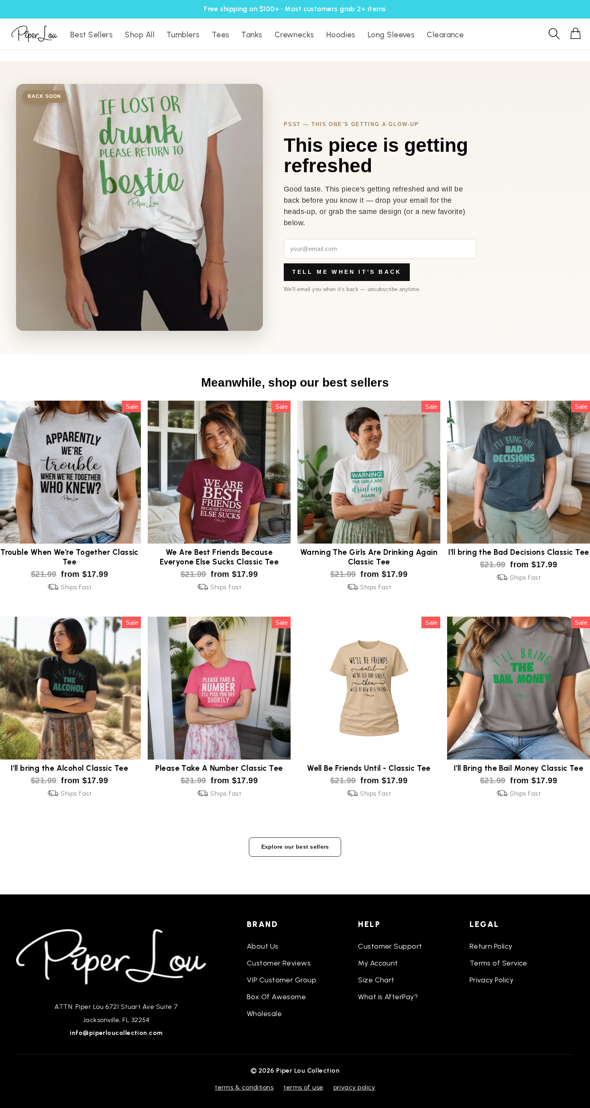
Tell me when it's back (346, 272)
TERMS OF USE (303, 1087)
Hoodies (341, 34)
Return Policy (491, 946)
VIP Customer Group (281, 980)
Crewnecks (294, 34)
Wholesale (264, 1013)
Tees (221, 34)
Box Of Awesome (276, 996)
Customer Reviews (279, 963)
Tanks (251, 34)
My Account (378, 963)
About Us (263, 946)
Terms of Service (498, 963)
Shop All (140, 34)
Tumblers (183, 34)
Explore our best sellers (295, 846)
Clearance (445, 34)
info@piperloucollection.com (116, 1033)
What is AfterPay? (388, 996)
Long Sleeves (391, 34)
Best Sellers (91, 34)
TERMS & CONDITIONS (244, 1087)
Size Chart (376, 980)
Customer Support (390, 946)
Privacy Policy (491, 980)
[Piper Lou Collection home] (116, 956)
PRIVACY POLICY (354, 1087)
